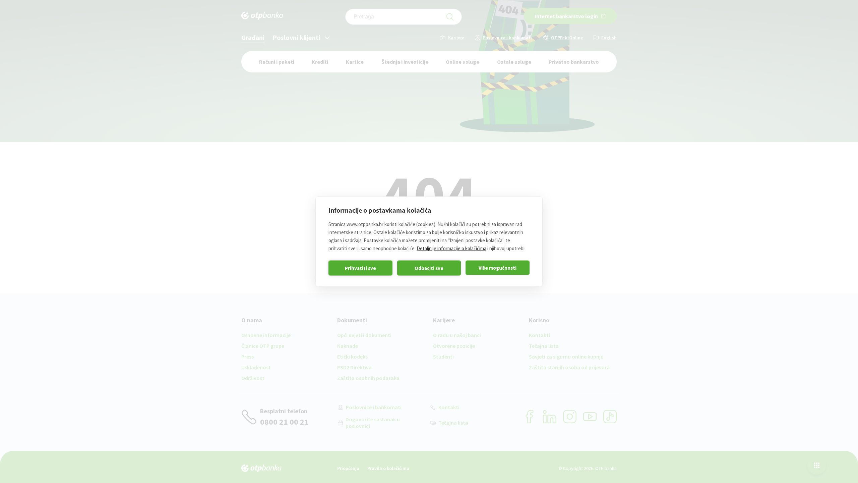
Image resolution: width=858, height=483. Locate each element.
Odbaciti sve (429, 268)
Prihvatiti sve (360, 268)
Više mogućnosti (497, 267)
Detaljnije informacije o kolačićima (451, 248)
